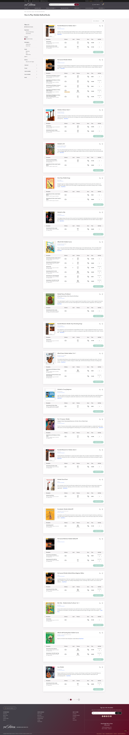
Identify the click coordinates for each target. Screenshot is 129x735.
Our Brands (74, 716)
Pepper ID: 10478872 (49, 42)
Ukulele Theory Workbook (64, 294)
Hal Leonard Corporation (61, 28)
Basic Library (39, 715)
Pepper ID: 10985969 (49, 437)
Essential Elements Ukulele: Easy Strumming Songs (69, 323)
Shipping (4, 716)
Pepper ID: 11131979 (49, 340)
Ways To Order (5, 715)
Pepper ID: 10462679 (49, 97)
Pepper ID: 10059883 (49, 86)
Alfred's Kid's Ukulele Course (64, 242)
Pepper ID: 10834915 (49, 229)
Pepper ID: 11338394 (49, 406)
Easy (26, 52)
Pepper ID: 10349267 (49, 526)
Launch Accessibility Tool (121, 733)
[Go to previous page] (69, 699)
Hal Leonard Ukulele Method (64, 59)
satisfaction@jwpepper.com (107, 727)
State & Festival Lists (40, 716)
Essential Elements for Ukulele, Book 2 (66, 450)
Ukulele (33, 11)
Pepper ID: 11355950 (49, 311)
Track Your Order (5, 718)
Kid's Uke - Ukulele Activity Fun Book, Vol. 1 (68, 603)
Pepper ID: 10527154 (49, 684)
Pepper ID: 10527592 (49, 654)
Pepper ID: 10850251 (49, 166)
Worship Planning (40, 718)
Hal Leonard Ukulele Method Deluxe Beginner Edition (70, 573)
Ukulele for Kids (61, 212)
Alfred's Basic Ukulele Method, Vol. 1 (66, 353)
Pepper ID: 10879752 (49, 196)
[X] (104, 716)
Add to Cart (98, 52)
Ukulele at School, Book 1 (63, 110)
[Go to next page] (79, 699)
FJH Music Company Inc (60, 512)
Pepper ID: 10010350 (49, 82)
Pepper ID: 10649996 (49, 371)
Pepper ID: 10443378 (49, 47)
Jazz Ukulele (60, 667)
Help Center (5, 713)
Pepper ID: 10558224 (49, 263)
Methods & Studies (29, 38)
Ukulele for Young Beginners (64, 389)
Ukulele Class (28, 44)
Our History (74, 713)
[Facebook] (102, 716)
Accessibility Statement (109, 733)
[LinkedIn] (111, 716)
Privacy (104, 733)
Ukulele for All (60, 144)
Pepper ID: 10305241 (49, 267)
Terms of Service (99, 733)
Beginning (27, 51)
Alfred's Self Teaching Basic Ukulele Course (68, 632)
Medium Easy (28, 54)
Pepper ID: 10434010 (49, 496)
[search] (50, 4)
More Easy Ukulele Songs (63, 178)
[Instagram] (106, 716)
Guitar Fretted (29, 11)
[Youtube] (108, 716)
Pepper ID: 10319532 (49, 560)
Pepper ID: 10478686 (49, 131)
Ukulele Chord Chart (62, 479)
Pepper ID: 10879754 (49, 200)
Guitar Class (28, 45)
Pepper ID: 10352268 (49, 272)
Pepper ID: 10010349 (49, 76)
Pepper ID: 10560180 (49, 466)
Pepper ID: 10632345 (49, 620)
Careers (74, 718)
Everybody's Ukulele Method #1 (65, 509)
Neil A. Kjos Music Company (61, 146)
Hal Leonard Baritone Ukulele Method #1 (67, 538)
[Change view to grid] (103, 21)
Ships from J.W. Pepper (30, 61)
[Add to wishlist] (100, 26)
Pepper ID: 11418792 (49, 590)
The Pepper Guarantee (76, 715)
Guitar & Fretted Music (30, 31)
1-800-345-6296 (107, 725)
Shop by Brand (39, 721)
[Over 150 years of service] (9, 708)
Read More (59, 34)
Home (25, 11)
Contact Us (115, 733)
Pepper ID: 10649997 (49, 376)
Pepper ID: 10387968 (49, 281)
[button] (26, 8)
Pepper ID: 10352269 (49, 276)
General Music (28, 33)
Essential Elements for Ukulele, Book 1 (66, 25)
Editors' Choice (39, 713)
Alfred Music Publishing (60, 356)
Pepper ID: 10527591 (49, 649)
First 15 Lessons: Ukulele (63, 419)
